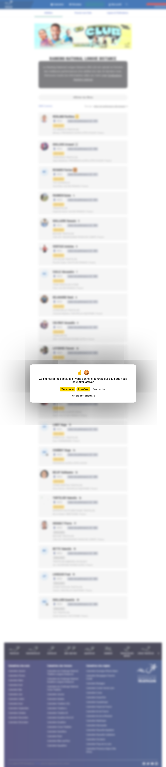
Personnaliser (99, 389)
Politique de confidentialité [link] (83, 396)
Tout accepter (67, 389)
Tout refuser (83, 389)
